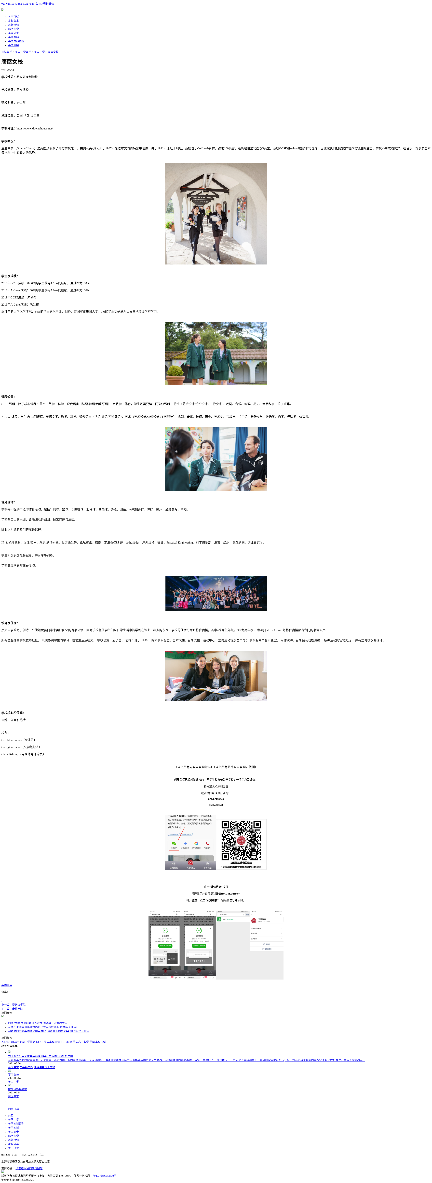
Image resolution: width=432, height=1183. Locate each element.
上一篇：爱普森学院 (13, 1004)
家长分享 (13, 20)
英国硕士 (13, 33)
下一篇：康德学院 (12, 1008)
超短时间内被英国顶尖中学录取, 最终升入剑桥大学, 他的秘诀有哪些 (48, 1031)
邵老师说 (13, 29)
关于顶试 (13, 16)
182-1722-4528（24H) (30, 3)
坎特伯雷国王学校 (44, 1067)
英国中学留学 (23, 52)
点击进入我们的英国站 (29, 1168)
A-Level (5, 1042)
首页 (11, 1115)
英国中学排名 (27, 1042)
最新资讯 (13, 24)
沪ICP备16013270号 (104, 1175)
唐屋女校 (53, 52)
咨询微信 (48, 3)
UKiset (15, 1042)
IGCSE (65, 1042)
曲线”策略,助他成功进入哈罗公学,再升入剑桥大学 (37, 1023)
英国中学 (13, 45)
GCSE (39, 1042)
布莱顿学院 (26, 1067)
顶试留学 (6, 52)
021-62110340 (9, 3)
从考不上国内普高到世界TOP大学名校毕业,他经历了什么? (42, 1027)
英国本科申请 (52, 1042)
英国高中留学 (81, 1042)
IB (70, 1042)
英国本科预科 (16, 41)
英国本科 (13, 37)
